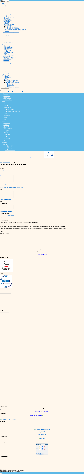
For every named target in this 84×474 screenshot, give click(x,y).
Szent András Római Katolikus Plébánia (10, 57)
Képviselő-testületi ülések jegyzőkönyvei (12, 28)
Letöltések (3, 74)
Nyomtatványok (6, 73)
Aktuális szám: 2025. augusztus (42, 248)
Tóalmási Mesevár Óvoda (8, 48)
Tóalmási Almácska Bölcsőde (8, 47)
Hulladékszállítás (6, 54)
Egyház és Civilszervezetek (6, 56)
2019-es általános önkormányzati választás (12, 87)
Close (1, 473)
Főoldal (3, 3)
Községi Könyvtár (6, 51)
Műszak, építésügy (7, 66)
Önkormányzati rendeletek (8, 20)
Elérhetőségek (6, 72)
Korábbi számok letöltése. (42, 254)
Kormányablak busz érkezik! (6, 199)
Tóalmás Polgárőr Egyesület (8, 58)
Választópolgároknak (10, 85)
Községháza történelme (7, 7)
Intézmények (4, 44)
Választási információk (5, 75)
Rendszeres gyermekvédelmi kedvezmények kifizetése (11, 187)
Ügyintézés (5, 67)
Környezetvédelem (7, 21)
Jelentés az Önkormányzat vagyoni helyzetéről (11, 32)
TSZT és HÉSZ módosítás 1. (7, 115)
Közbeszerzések (6, 23)
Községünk (3, 4)
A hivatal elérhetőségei (7, 19)
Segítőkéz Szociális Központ (8, 52)
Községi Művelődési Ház (7, 50)
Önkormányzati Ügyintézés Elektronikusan (11, 70)
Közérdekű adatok (6, 22)
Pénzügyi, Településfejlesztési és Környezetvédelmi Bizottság (15, 30)
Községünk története (7, 5)
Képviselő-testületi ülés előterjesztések (11, 27)
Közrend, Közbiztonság (7, 14)
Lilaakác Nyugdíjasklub (7, 59)
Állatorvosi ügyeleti (7, 46)
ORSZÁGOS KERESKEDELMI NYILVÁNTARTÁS (42, 411)
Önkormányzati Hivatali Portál (8, 65)
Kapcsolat (5, 43)
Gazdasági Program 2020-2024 (9, 35)
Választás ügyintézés (10, 84)
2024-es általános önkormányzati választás (12, 82)
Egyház (5, 11)
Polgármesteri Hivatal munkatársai (9, 17)
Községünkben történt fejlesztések (9, 13)
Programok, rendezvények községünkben (10, 8)
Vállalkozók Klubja (6, 61)
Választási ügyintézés (7, 77)
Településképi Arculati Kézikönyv (9, 10)
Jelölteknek (9, 86)
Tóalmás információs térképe (7, 96)
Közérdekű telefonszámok (8, 69)
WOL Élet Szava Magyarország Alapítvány (10, 62)
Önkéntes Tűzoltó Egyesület (8, 63)
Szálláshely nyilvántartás (8, 9)
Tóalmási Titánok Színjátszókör (9, 64)
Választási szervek (6, 76)
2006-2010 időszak (8, 34)
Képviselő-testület (6, 16)
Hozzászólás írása (7, 166)
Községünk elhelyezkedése (8, 6)
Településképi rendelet (7, 36)
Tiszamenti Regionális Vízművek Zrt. (9, 55)
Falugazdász (6, 53)
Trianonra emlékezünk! (6, 162)
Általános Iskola (6, 49)
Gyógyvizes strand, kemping (6, 37)
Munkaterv (7, 31)
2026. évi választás (6, 78)
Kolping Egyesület (6, 60)
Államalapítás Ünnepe (6, 211)
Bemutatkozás (6, 38)
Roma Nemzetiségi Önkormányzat (9, 24)
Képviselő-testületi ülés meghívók (10, 26)
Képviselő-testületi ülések (8, 25)
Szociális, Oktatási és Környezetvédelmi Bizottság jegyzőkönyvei (15, 29)
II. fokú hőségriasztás (4, 183)
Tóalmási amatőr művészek (8, 12)
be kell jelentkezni (11, 215)
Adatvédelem (6, 71)
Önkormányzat (4, 15)
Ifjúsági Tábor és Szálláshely (8, 42)
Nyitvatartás (6, 39)
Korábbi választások (7, 79)
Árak (4, 40)
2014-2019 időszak (8, 33)
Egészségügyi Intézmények (8, 45)
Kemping (5, 41)
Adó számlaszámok (7, 68)
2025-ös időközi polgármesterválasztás (11, 80)
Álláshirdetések (6, 18)
